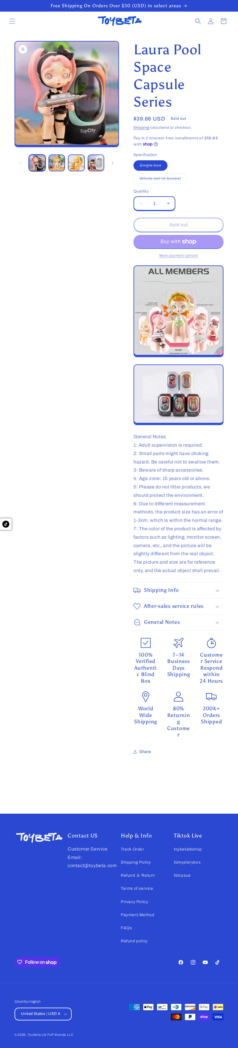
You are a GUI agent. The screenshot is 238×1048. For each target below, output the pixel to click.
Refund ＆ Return (138, 875)
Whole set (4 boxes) (163, 180)
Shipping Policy (136, 862)
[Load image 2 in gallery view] (56, 162)
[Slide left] (21, 163)
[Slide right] (112, 163)
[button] (12, 21)
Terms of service (137, 888)
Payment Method (137, 915)
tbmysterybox (187, 862)
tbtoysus (182, 875)
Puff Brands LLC (60, 1034)
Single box (153, 167)
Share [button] (145, 751)
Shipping (141, 127)
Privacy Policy (134, 902)
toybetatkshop (188, 849)
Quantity (141, 191)
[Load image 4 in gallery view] (96, 162)
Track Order (132, 849)
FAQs (126, 928)
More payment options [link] (178, 256)
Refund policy (134, 941)
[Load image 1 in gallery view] (37, 162)
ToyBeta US (37, 1034)
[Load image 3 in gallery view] (76, 162)
